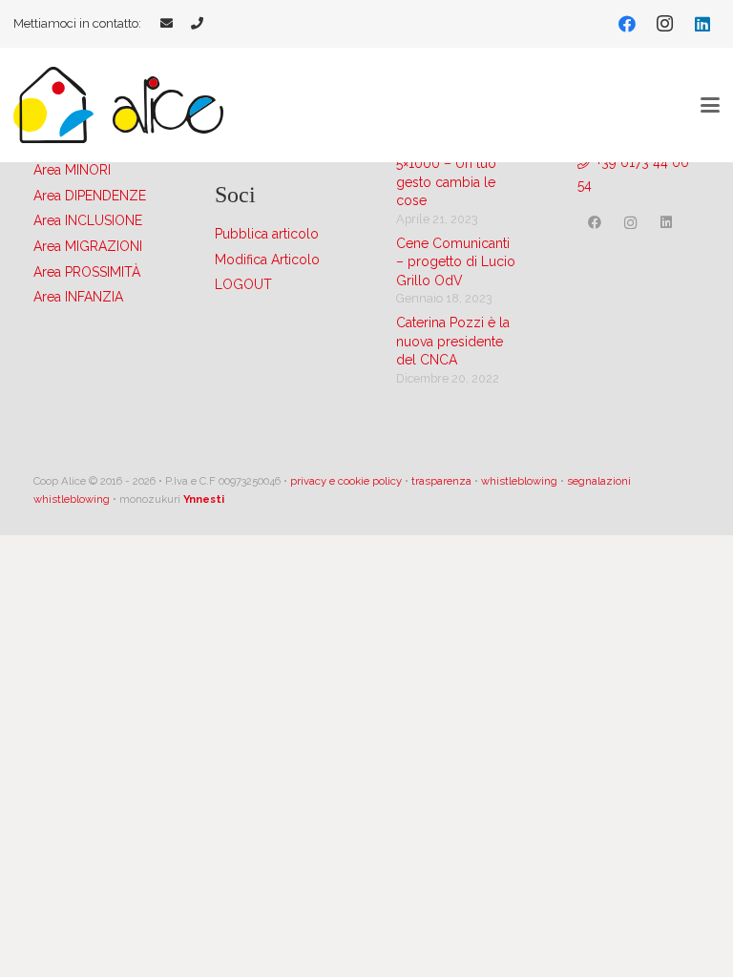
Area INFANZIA (78, 296)
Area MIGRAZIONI (87, 246)
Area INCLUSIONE (87, 220)
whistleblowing (519, 481)
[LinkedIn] (702, 24)
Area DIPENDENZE (89, 195)
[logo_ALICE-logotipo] (168, 105)
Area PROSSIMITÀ (86, 272)
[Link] (166, 23)
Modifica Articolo (267, 259)
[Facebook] (627, 24)
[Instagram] (664, 24)
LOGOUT (243, 284)
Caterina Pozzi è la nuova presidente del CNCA (453, 341)
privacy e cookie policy (346, 481)
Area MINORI (72, 169)
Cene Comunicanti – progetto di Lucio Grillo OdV (455, 262)
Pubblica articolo (267, 233)
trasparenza (441, 481)
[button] (710, 104)
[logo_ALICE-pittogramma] (53, 105)
